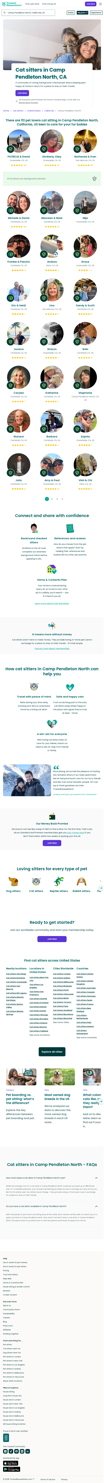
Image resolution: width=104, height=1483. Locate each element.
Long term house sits (12, 1395)
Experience (96, 12)
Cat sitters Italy (83, 1022)
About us (7, 1305)
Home (6, 110)
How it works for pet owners (15, 1262)
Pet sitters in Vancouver (13, 1377)
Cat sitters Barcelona (63, 1014)
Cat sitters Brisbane (62, 986)
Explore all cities (52, 1052)
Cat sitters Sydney (61, 978)
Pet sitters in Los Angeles (14, 1365)
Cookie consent (10, 1295)
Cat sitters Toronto (62, 1002)
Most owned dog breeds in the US (57, 1097)
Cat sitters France (84, 1004)
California (49, 110)
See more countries (86, 1037)
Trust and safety (10, 1274)
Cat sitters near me (11, 1348)
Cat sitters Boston (38, 1027)
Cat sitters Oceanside (16, 982)
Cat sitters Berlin (61, 998)
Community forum (11, 1309)
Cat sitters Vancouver (63, 994)
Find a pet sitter (32, 4)
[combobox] (28, 13)
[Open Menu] (100, 4)
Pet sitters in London (12, 1356)
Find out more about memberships (52, 648)
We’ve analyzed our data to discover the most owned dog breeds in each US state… (58, 1114)
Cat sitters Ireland (85, 1026)
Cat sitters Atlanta (38, 1023)
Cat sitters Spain (84, 1000)
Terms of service (47, 1479)
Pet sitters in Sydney (12, 1369)
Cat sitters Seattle (38, 998)
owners (10, 1090)
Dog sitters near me (12, 1352)
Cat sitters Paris (60, 1006)
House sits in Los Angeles (14, 1408)
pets (47, 1090)
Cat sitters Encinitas (15, 978)
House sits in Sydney (12, 1412)
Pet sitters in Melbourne (13, 1373)
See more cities (61, 1022)
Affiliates (7, 1330)
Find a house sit (49, 4)
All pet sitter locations (12, 1381)
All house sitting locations (14, 1424)
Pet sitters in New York (12, 1360)
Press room (8, 1325)
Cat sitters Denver (38, 1007)
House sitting (8, 1391)
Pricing (6, 1270)
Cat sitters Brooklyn (39, 1019)
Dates (71, 12)
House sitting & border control (16, 1286)
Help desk (7, 1278)
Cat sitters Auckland (62, 1010)
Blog (5, 1321)
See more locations (40, 1035)
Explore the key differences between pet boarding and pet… (21, 1114)
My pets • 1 (82, 12)
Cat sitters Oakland (39, 1031)
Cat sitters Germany (86, 996)
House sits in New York (12, 1404)
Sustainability (9, 1313)
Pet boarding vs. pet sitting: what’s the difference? (20, 1099)
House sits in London (12, 1399)
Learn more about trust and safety (52, 603)
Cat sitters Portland (39, 1002)
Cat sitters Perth (61, 990)
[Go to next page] (62, 499)
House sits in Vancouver (13, 1420)
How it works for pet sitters (14, 1266)
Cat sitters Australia (86, 988)
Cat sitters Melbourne (63, 982)
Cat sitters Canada (85, 992)
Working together (11, 1334)
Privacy (64, 1479)
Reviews (6, 1290)
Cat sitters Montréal (62, 1018)
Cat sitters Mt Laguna (16, 993)
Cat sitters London (62, 974)
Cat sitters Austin (38, 1011)
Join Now (90, 4)
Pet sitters (7, 1344)
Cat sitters (18, 110)
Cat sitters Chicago (39, 1015)
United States (34, 110)
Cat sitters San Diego (16, 974)
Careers (6, 1317)
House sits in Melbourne (13, 1416)
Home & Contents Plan (13, 1282)
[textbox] (28, 13)
